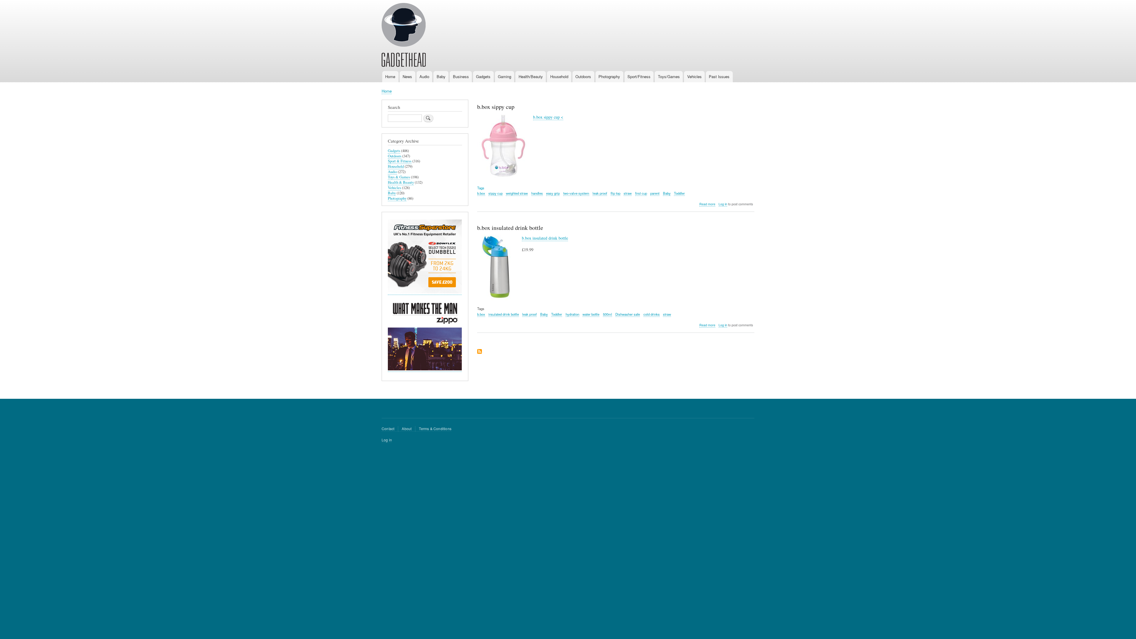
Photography (609, 76)
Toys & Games (399, 177)
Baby (441, 76)
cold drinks (651, 314)
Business (461, 76)
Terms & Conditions (435, 428)
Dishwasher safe (627, 314)
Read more (707, 204)
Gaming (504, 76)
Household (559, 76)
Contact (388, 428)
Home (390, 76)
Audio (424, 76)
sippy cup (495, 193)
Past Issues (719, 76)
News (407, 76)
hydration (572, 314)
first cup (641, 193)
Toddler (679, 193)
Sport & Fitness (400, 161)
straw (628, 193)
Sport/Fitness (639, 76)
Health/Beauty (531, 76)
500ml (607, 314)
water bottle (590, 314)
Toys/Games (669, 76)
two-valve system (576, 193)
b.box (481, 193)
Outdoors (583, 76)
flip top (615, 193)
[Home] (404, 36)
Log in (723, 204)
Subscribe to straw (479, 352)
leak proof (600, 193)
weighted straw (517, 193)
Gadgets (483, 76)
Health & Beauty (401, 182)
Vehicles (694, 76)
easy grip (553, 193)
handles (537, 193)
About (407, 428)
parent (654, 193)
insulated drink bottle (503, 314)
